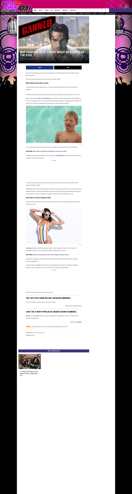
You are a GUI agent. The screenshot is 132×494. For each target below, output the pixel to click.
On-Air (40, 10)
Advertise (65, 10)
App (51, 10)
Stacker (28, 316)
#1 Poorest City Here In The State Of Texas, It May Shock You (29, 373)
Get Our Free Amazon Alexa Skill (55, 13)
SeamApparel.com (31, 248)
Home (35, 10)
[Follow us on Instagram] (99, 10)
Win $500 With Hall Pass (12, 13)
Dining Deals (24, 13)
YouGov (37, 316)
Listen (46, 10)
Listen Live (101, 13)
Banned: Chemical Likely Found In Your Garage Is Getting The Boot (51, 254)
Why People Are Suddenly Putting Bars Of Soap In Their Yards (49, 151)
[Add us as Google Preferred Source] (92, 10)
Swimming (39, 332)
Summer (34, 332)
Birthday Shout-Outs (111, 13)
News (33, 335)
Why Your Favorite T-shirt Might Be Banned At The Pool (52, 326)
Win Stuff (57, 10)
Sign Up (94, 13)
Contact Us (73, 10)
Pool (44, 332)
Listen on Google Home (71, 13)
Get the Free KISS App (40, 13)
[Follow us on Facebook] (96, 10)
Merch (30, 13)
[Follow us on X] (107, 10)
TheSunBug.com (60, 155)
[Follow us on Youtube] (103, 10)
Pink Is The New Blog (44, 98)
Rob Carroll (25, 59)
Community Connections (85, 13)
